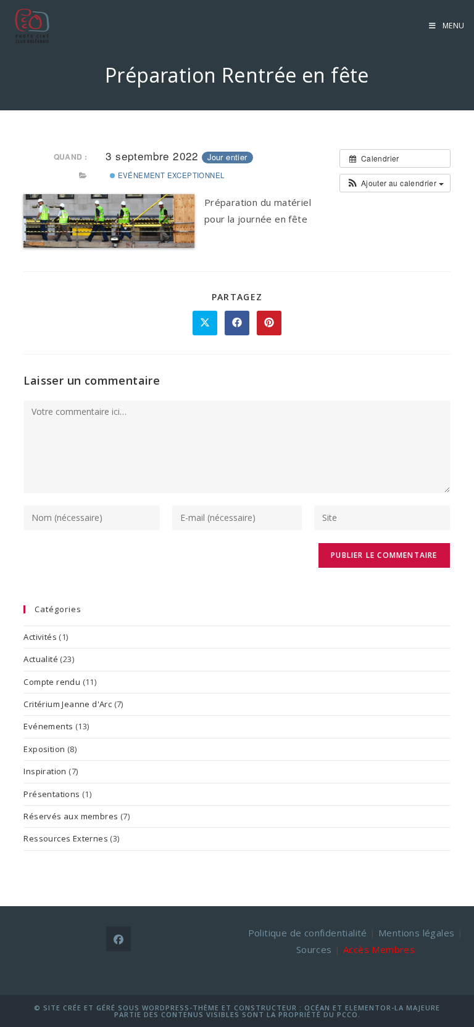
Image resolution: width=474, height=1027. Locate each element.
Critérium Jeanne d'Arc (67, 704)
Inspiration (44, 771)
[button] (394, 183)
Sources (314, 949)
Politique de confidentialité (307, 933)
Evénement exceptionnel (169, 175)
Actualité (40, 659)
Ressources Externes (65, 838)
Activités (40, 636)
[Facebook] (118, 939)
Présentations (51, 794)
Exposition (44, 749)
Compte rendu (51, 681)
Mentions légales (416, 933)
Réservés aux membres (70, 816)
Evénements (48, 726)
